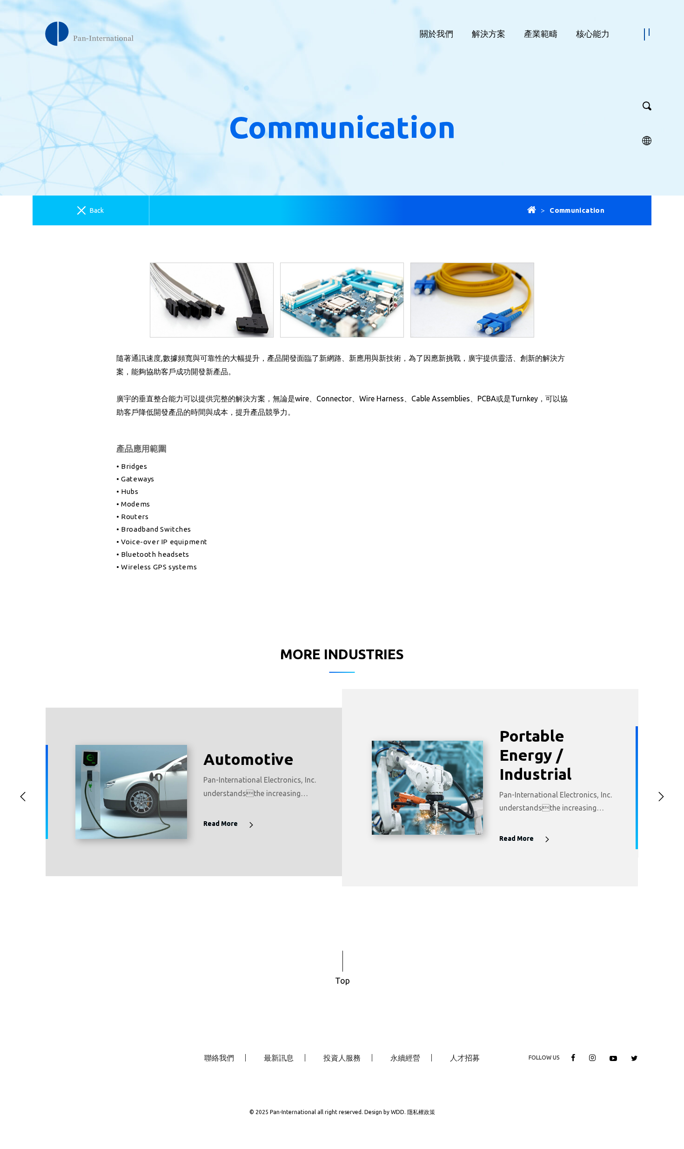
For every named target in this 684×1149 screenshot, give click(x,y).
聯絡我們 (219, 1058)
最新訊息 (279, 1058)
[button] (23, 797)
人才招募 (465, 1058)
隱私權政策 (421, 1112)
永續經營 (405, 1058)
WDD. (399, 1112)
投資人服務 (342, 1058)
